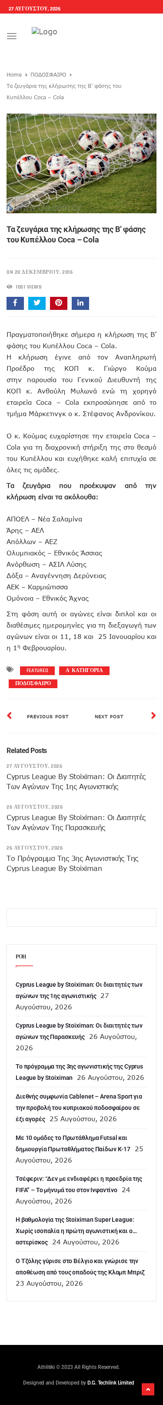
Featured (37, 670)
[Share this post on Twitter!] (37, 303)
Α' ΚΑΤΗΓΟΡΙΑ (84, 670)
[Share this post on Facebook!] (15, 303)
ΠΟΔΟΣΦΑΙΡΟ (48, 74)
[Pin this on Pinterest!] (58, 303)
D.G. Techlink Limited (110, 1383)
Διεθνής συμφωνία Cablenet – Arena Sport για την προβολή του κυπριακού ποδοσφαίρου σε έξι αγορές (79, 1108)
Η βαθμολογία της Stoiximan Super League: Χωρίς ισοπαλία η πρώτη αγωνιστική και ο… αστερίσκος (76, 1231)
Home (14, 74)
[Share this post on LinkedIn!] (80, 303)
